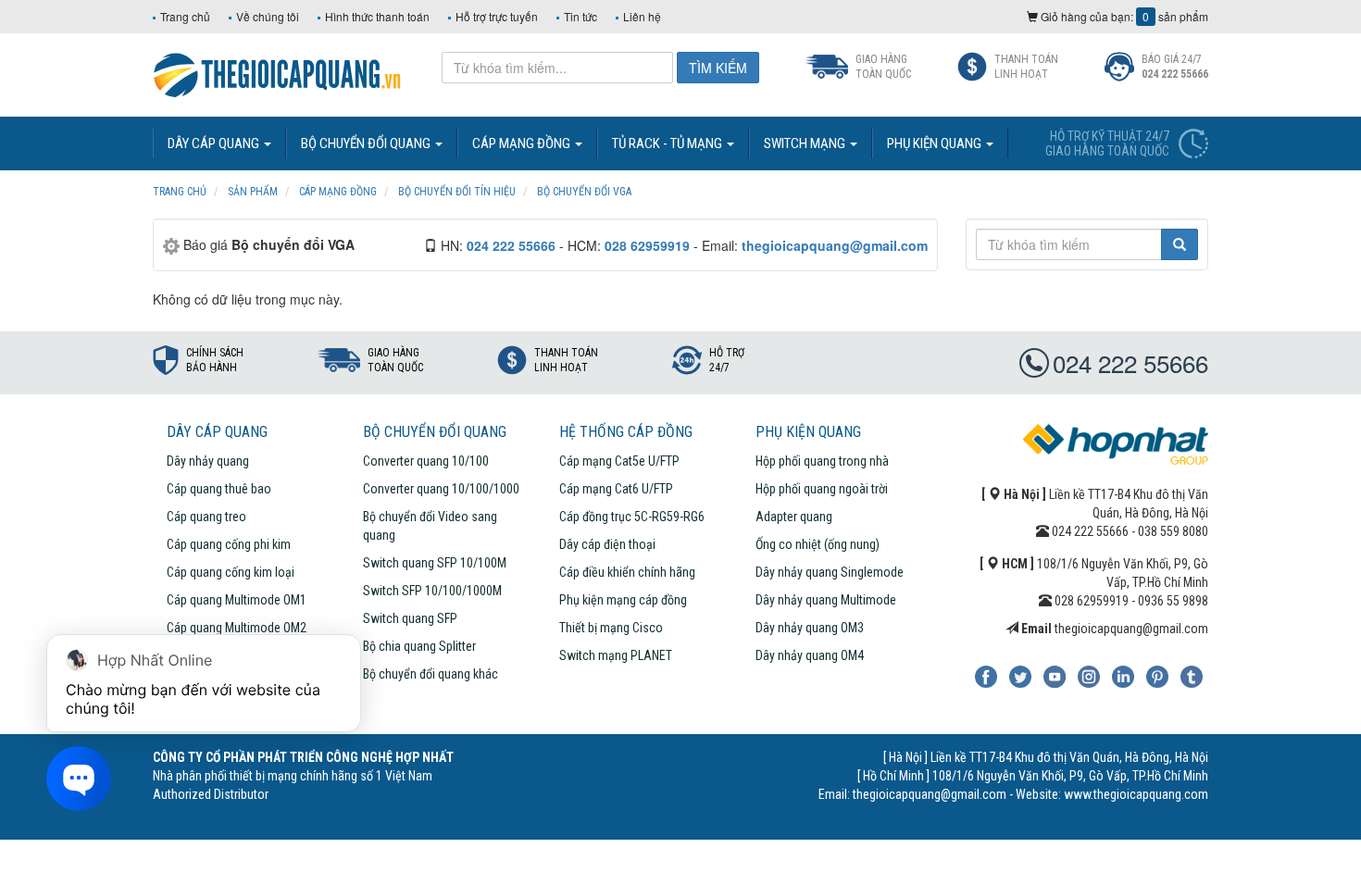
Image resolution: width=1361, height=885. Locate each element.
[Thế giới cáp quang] (277, 73)
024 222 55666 (1130, 362)
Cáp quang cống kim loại (230, 572)
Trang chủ (185, 16)
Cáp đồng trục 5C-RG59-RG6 (632, 516)
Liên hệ (642, 16)
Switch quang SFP (410, 618)
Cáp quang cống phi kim (229, 544)
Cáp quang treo (206, 516)
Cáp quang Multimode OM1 (236, 599)
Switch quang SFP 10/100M (434, 562)
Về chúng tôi (267, 16)
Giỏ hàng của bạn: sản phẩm (1123, 16)
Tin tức (580, 16)
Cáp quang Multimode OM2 (236, 627)
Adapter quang (793, 516)
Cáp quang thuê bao (219, 488)
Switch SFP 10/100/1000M (432, 590)
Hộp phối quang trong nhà (822, 461)
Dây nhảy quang (208, 461)
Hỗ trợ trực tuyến (497, 16)
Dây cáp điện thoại (607, 544)
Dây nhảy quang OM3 (809, 627)
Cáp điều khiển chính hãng (627, 572)
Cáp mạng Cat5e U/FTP (619, 461)
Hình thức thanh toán (377, 16)
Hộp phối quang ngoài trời (821, 488)
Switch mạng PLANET (615, 655)
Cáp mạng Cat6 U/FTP (616, 488)
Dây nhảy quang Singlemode (829, 572)
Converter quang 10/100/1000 (441, 488)
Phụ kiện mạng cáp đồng (623, 599)
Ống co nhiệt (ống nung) (817, 544)
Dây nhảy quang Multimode (825, 599)
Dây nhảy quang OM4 (809, 655)
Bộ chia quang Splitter (419, 646)
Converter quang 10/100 (426, 461)
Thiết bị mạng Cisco (611, 627)
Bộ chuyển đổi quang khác (430, 674)
